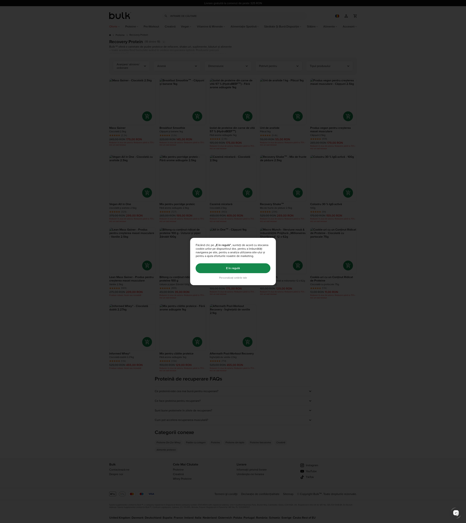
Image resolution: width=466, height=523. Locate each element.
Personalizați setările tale (233, 278)
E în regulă (233, 268)
